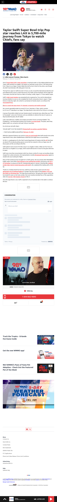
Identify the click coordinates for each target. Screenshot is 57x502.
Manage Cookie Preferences (9, 481)
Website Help (6, 470)
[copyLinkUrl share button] (15, 74)
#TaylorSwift (26, 129)
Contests (27, 14)
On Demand (33, 14)
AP (46, 140)
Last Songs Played (14, 14)
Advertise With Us (7, 463)
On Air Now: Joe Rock (28, 282)
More (45, 14)
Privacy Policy (6, 479)
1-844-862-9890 (29, 297)
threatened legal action (41, 155)
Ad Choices (27, 479)
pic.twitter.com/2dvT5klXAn (39, 129)
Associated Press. (8, 102)
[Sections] (2, 2)
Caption (50, 69)
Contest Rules (6, 444)
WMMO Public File (7, 450)
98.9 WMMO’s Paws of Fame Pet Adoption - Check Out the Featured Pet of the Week (18, 367)
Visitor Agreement (46, 479)
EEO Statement (7, 447)
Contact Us (6, 439)
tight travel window (12, 97)
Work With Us (6, 442)
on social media (35, 121)
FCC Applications (7, 453)
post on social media (31, 135)
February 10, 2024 (28, 132)
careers (37, 479)
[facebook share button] (4, 74)
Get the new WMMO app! (13, 351)
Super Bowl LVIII (11, 82)
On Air (21, 14)
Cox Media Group (9, 479)
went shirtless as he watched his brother (29, 161)
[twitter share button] (7, 74)
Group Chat (40, 14)
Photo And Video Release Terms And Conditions (16, 456)
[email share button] (11, 74)
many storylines (22, 82)
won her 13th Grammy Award (16, 176)
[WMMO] (28, 2)
